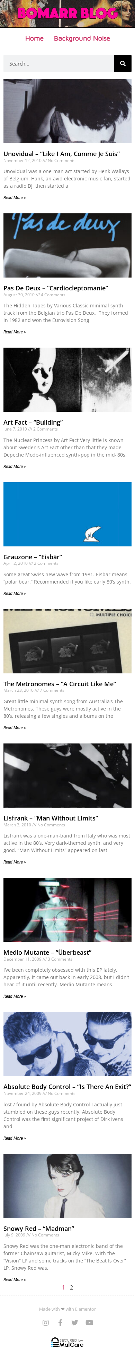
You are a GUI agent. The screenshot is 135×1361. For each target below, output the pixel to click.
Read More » (14, 197)
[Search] (123, 63)
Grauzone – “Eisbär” (32, 557)
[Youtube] (89, 1322)
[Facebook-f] (60, 1322)
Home (34, 38)
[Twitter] (74, 1322)
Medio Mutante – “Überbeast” (47, 952)
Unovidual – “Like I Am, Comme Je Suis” (61, 154)
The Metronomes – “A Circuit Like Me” (59, 684)
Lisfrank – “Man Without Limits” (50, 818)
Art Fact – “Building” (33, 422)
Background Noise (82, 38)
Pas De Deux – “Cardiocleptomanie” (55, 288)
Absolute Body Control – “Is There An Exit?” (67, 1086)
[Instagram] (45, 1322)
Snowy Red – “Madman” (38, 1228)
